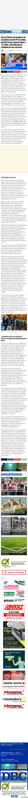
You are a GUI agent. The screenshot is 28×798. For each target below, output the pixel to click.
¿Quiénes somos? (4, 743)
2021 (5, 35)
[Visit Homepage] (14, 31)
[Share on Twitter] (4, 72)
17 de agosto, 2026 (6, 554)
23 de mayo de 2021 (19, 50)
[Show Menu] (1, 31)
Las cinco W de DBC (13, 743)
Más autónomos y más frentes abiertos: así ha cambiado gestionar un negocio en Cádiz (13, 512)
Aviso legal (3, 745)
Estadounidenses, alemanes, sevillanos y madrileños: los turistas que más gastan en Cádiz (13, 491)
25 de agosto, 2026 (6, 494)
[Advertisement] (14, 14)
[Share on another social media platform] (24, 72)
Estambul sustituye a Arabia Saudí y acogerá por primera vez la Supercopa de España (13, 551)
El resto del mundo (6, 498)
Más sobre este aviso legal (19, 794)
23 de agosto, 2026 (6, 534)
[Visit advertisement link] (14, 467)
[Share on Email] (17, 72)
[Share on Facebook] (11, 72)
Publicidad (21, 743)
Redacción (11, 50)
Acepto (14, 796)
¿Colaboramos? (9, 745)
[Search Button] (26, 31)
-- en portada (5, 478)
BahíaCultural (5, 518)
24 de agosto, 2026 (6, 514)
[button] (18, 749)
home (2, 35)
